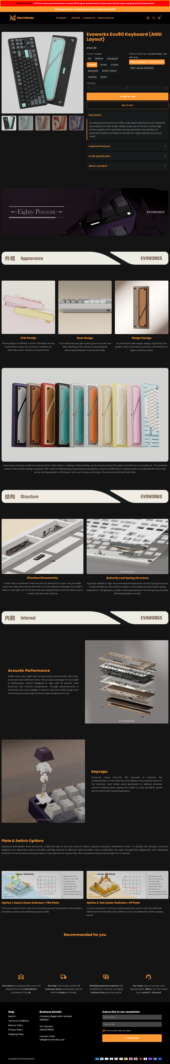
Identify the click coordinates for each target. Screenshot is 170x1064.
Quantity (91, 83)
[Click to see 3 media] (42, 123)
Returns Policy (15, 1025)
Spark (103, 76)
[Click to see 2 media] (25, 123)
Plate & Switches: (148, 55)
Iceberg (92, 76)
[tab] (127, 115)
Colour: (94, 53)
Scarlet (92, 64)
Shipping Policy (16, 1034)
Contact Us (89, 17)
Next (79, 72)
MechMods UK (28, 1059)
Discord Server (106, 17)
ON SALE (75, 17)
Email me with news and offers (118, 1030)
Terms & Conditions (18, 1020)
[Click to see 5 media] (76, 123)
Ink (89, 58)
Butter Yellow (109, 70)
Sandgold (112, 58)
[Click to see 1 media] (9, 123)
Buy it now (127, 105)
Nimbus (99, 58)
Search (12, 1016)
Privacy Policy (15, 1029)
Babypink (93, 70)
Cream (114, 64)
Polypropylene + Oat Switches (147, 61)
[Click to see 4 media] (59, 123)
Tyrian (103, 64)
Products (62, 17)
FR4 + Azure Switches (142, 68)
